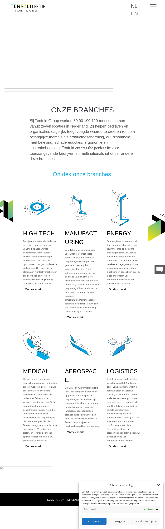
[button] (158, 485)
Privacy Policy (54, 500)
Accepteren (94, 521)
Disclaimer (74, 500)
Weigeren (120, 521)
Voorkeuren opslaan (147, 521)
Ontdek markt (33, 289)
